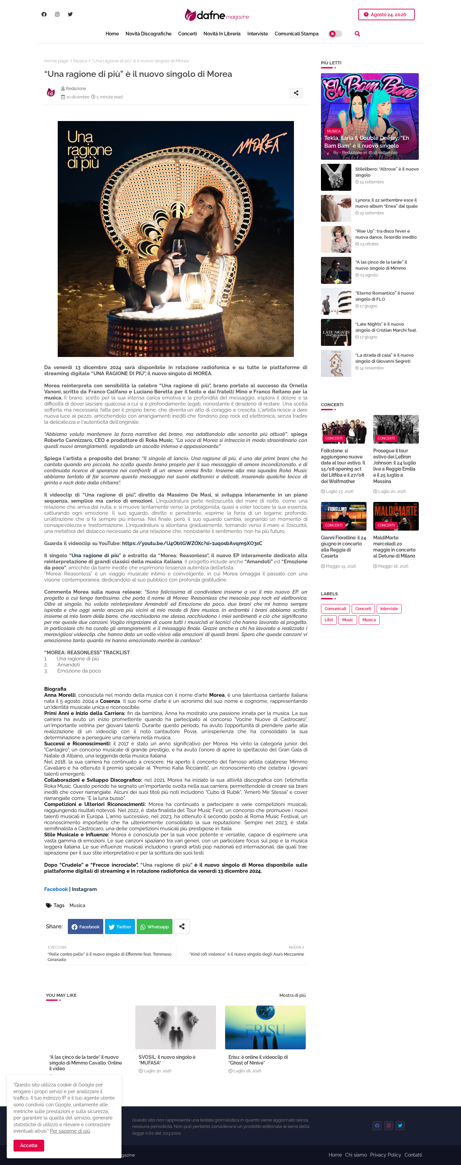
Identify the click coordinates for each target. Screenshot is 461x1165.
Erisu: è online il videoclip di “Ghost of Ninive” (258, 1060)
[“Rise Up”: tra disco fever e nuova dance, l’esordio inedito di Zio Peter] (336, 239)
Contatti (413, 1155)
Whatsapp (158, 926)
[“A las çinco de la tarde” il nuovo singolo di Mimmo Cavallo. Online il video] (336, 270)
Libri (329, 620)
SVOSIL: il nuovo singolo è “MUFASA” (167, 1060)
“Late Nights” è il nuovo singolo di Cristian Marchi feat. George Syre (386, 330)
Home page (56, 60)
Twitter (123, 926)
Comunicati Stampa (297, 33)
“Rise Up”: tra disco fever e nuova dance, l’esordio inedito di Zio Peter (386, 237)
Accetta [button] (28, 1145)
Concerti (187, 33)
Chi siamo (356, 1155)
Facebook (89, 926)
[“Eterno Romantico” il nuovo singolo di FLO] (336, 301)
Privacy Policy (385, 1155)
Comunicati (335, 608)
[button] (357, 33)
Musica (80, 60)
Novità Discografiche (148, 33)
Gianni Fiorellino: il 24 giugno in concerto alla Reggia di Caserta (343, 547)
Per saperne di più (70, 1131)
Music (347, 620)
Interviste (257, 33)
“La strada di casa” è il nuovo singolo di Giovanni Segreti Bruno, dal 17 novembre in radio (384, 364)
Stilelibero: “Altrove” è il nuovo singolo (387, 172)
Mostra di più (292, 995)
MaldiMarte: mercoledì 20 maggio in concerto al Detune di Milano (394, 547)
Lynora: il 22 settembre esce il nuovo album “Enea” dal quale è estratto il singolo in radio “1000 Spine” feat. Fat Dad (386, 209)
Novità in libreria (222, 33)
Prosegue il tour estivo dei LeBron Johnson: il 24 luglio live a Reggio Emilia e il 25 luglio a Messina (394, 466)
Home (112, 33)
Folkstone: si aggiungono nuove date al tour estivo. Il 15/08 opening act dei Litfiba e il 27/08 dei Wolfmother (343, 466)
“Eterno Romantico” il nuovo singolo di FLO (384, 296)
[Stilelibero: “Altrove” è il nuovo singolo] (336, 177)
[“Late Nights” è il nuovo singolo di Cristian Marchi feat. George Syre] (336, 332)
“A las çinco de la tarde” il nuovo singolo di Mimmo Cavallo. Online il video (85, 1062)
